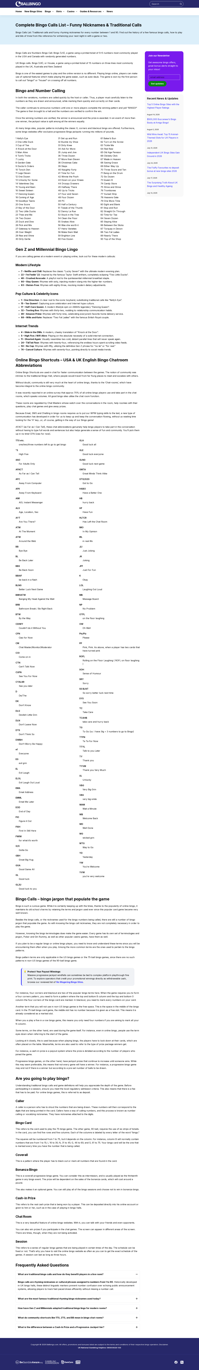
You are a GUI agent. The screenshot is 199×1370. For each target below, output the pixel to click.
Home (19, 11)
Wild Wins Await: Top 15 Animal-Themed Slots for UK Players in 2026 (163, 138)
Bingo (48, 11)
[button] (78, 1274)
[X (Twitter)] (181, 1362)
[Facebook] (175, 1362)
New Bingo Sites (33, 11)
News (110, 11)
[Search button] (180, 4)
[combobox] (164, 4)
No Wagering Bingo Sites (69, 982)
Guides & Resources (90, 11)
